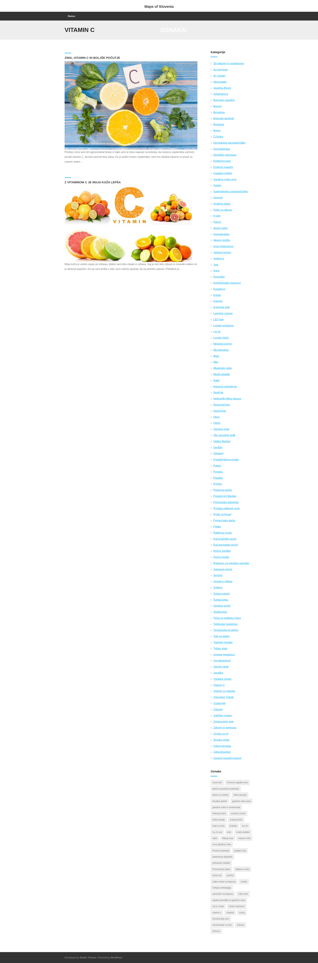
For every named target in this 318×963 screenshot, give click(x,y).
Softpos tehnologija (221, 888)
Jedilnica (218, 258)
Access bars (220, 69)
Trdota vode (220, 648)
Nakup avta (227, 838)
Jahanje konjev (222, 252)
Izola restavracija (223, 246)
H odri (216, 215)
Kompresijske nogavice (227, 282)
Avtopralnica (220, 94)
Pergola (218, 471)
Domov (71, 16)
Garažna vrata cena (224, 179)
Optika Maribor (222, 441)
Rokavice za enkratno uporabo (231, 563)
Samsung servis (222, 569)
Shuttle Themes (88, 957)
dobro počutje (240, 795)
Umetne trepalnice (224, 654)
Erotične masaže (223, 167)
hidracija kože (219, 813)
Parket (217, 465)
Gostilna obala (221, 203)
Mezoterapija (221, 350)
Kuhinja (217, 301)
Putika (217, 526)
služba (244, 881)
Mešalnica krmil (222, 343)
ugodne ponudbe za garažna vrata (228, 900)
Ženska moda (221, 739)
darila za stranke (220, 795)
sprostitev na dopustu (222, 894)
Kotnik (217, 295)
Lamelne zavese (223, 313)
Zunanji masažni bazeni (227, 758)
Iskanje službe (221, 240)
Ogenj (216, 423)
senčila (230, 875)
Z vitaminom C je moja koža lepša (93, 182)
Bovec (217, 130)
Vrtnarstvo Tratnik (223, 697)
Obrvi (216, 417)
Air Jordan (219, 75)
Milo (215, 362)
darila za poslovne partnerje (225, 788)
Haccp (217, 222)
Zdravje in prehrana (224, 727)
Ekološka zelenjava (224, 154)
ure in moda (218, 906)
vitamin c (216, 912)
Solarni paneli (221, 593)
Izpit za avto (218, 826)
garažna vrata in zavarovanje (226, 807)
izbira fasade (218, 819)
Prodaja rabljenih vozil (226, 508)
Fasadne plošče (222, 173)
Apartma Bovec (222, 88)
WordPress (116, 957)
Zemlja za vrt (220, 733)
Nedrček (218, 392)
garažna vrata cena (241, 801)
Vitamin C (219, 685)
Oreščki (217, 447)
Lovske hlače (221, 337)
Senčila (217, 575)
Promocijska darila (224, 520)
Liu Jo (216, 331)
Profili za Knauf (222, 514)
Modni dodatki (221, 374)
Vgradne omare (222, 679)
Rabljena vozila (222, 532)
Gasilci (217, 185)
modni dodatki (243, 832)
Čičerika (218, 136)
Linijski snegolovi (223, 325)
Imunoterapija (221, 234)
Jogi (215, 264)
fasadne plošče (219, 801)
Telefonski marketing (225, 624)
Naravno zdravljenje (225, 386)
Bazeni (217, 106)
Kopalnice (219, 289)
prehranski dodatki (221, 863)
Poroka (217, 483)
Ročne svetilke (222, 551)
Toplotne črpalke (223, 642)
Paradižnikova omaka (226, 459)
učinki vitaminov (236, 906)
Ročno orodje (221, 557)
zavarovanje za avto (222, 925)
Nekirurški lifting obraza (227, 398)
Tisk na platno (221, 636)
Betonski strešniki (223, 118)
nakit (214, 838)
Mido (216, 356)
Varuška (218, 672)
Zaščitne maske (222, 715)
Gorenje (218, 197)
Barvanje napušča (224, 100)
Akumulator (220, 81)
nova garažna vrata (221, 844)
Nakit (216, 380)
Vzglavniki (219, 703)
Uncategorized (222, 660)
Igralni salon (220, 228)
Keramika (219, 276)
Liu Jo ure (217, 832)
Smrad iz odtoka (222, 581)
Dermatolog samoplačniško (229, 142)
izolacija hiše (236, 819)
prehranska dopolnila (222, 857)
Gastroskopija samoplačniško (230, 191)
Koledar (233, 826)
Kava (216, 270)
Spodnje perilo (222, 605)
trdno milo (243, 894)
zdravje (240, 925)
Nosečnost (219, 410)
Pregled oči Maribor (224, 496)
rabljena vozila (242, 869)
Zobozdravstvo (222, 752)
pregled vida (240, 850)
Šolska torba (220, 599)
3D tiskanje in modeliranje (228, 63)
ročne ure (216, 875)
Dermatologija (221, 149)
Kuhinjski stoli (221, 307)
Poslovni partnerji (220, 850)
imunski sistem (238, 813)
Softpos (217, 587)
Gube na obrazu (222, 209)
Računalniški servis (224, 538)
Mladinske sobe (222, 368)
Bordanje (218, 124)
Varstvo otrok (221, 666)
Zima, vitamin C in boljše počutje (92, 57)
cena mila (217, 782)
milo (229, 832)
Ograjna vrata (221, 429)
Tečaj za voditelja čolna (227, 618)
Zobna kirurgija (222, 746)
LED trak (218, 319)
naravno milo (244, 838)
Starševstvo (220, 611)
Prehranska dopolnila (225, 502)
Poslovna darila (222, 490)
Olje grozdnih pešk (224, 435)
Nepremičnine (221, 404)
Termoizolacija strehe (225, 630)
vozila (242, 912)
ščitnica (216, 931)
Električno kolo (222, 161)
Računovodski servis (225, 544)
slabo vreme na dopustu (224, 881)
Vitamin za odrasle (224, 691)
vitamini (230, 912)
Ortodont (218, 453)
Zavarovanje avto (223, 721)
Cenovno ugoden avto (237, 782)
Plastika (218, 478)
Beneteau (219, 112)
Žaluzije (218, 709)
